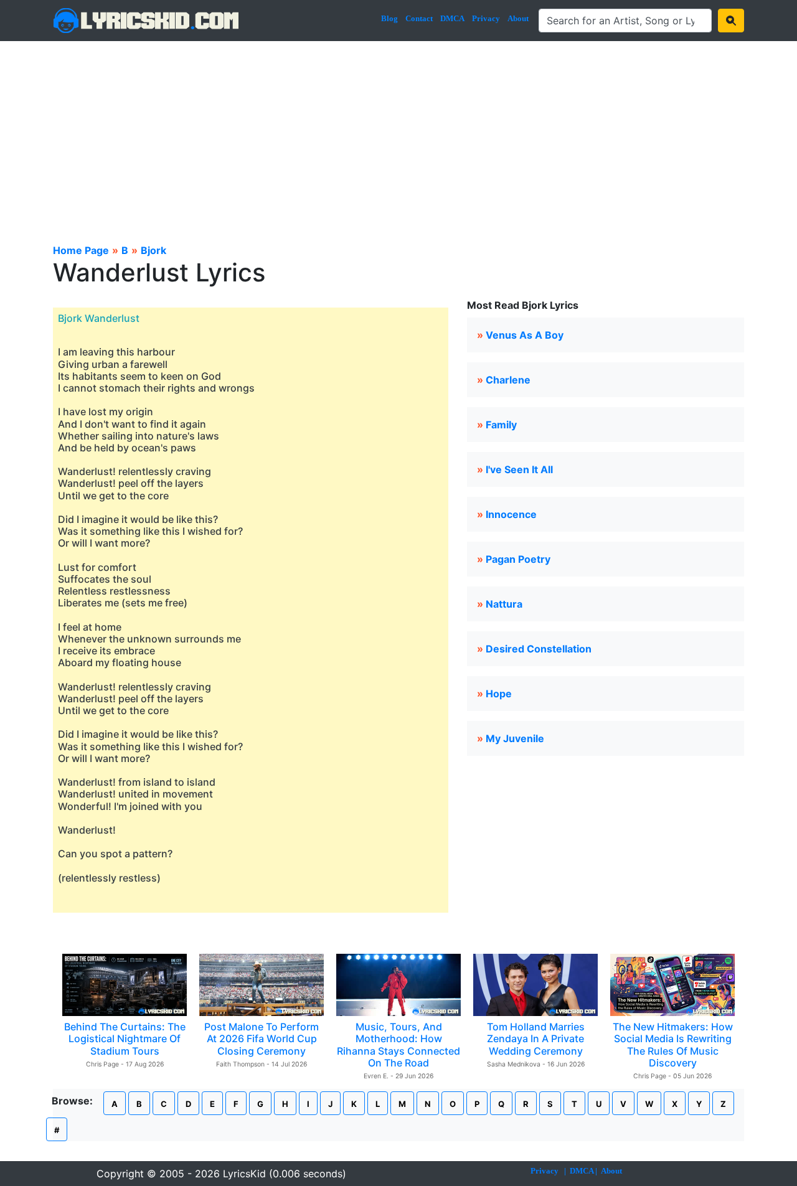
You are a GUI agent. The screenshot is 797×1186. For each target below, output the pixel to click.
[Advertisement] (398, 134)
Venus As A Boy (525, 335)
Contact (419, 18)
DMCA (452, 18)
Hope (499, 693)
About (518, 18)
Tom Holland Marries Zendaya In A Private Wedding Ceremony (536, 1038)
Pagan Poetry (518, 559)
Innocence (511, 514)
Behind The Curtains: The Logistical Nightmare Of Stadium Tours (125, 1038)
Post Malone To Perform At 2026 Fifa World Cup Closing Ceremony (261, 1038)
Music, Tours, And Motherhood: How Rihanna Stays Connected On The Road (398, 1044)
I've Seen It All (519, 469)
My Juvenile (515, 738)
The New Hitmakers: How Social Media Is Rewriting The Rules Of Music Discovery (673, 1044)
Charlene (508, 380)
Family (501, 424)
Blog (389, 18)
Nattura (504, 604)
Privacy (486, 18)
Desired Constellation (539, 648)
